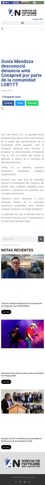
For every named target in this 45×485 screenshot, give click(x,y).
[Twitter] (20, 482)
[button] (22, 23)
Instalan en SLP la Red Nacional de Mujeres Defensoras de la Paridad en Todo (21, 439)
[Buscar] (41, 239)
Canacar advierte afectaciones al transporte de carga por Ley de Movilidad (21, 304)
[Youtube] (25, 482)
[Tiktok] (29, 482)
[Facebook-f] (16, 482)
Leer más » (6, 312)
